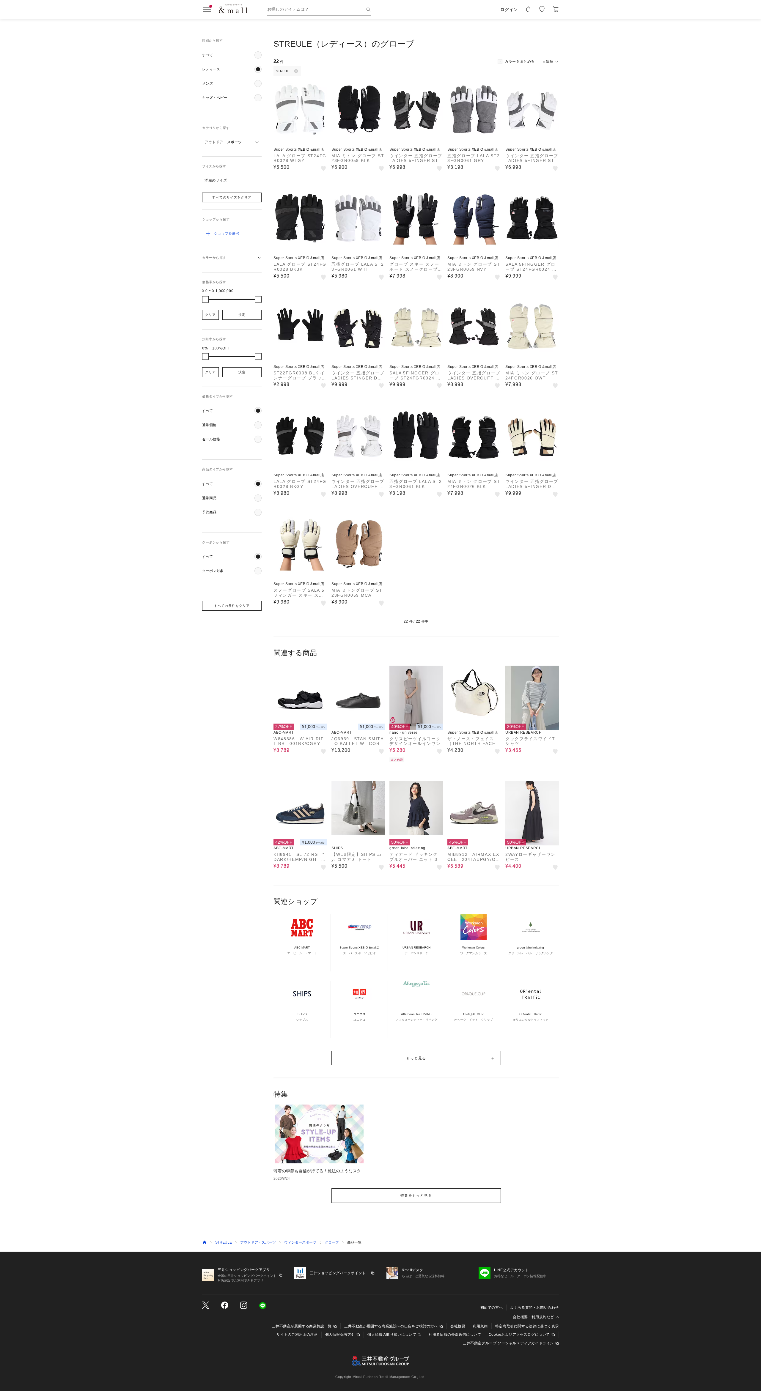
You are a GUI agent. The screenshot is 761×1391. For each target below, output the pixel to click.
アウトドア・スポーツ (258, 1242)
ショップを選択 (226, 233)
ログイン (509, 9)
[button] (232, 55)
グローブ (332, 1242)
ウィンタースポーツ (300, 1242)
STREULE (223, 1242)
